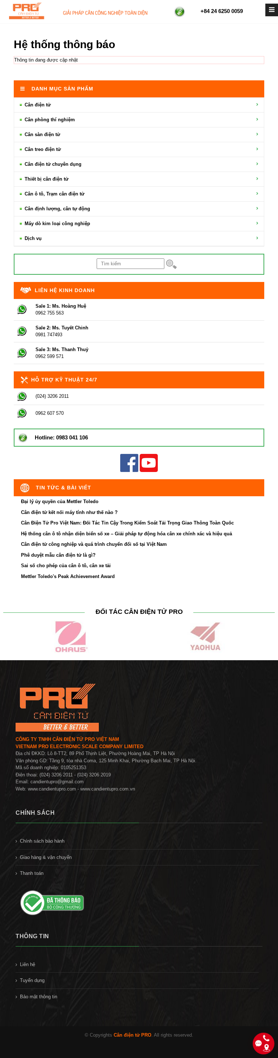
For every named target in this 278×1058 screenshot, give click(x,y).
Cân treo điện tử (42, 149)
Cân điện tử (37, 105)
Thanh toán (31, 873)
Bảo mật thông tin (38, 996)
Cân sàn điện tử (41, 134)
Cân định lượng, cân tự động (56, 208)
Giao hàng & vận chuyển (46, 857)
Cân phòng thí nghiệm (49, 119)
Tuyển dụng (32, 980)
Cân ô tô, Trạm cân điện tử (53, 194)
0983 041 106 (72, 437)
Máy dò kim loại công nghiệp (56, 223)
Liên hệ (27, 964)
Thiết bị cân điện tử (45, 179)
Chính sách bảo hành (42, 841)
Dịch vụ (32, 238)
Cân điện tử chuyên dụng (52, 164)
